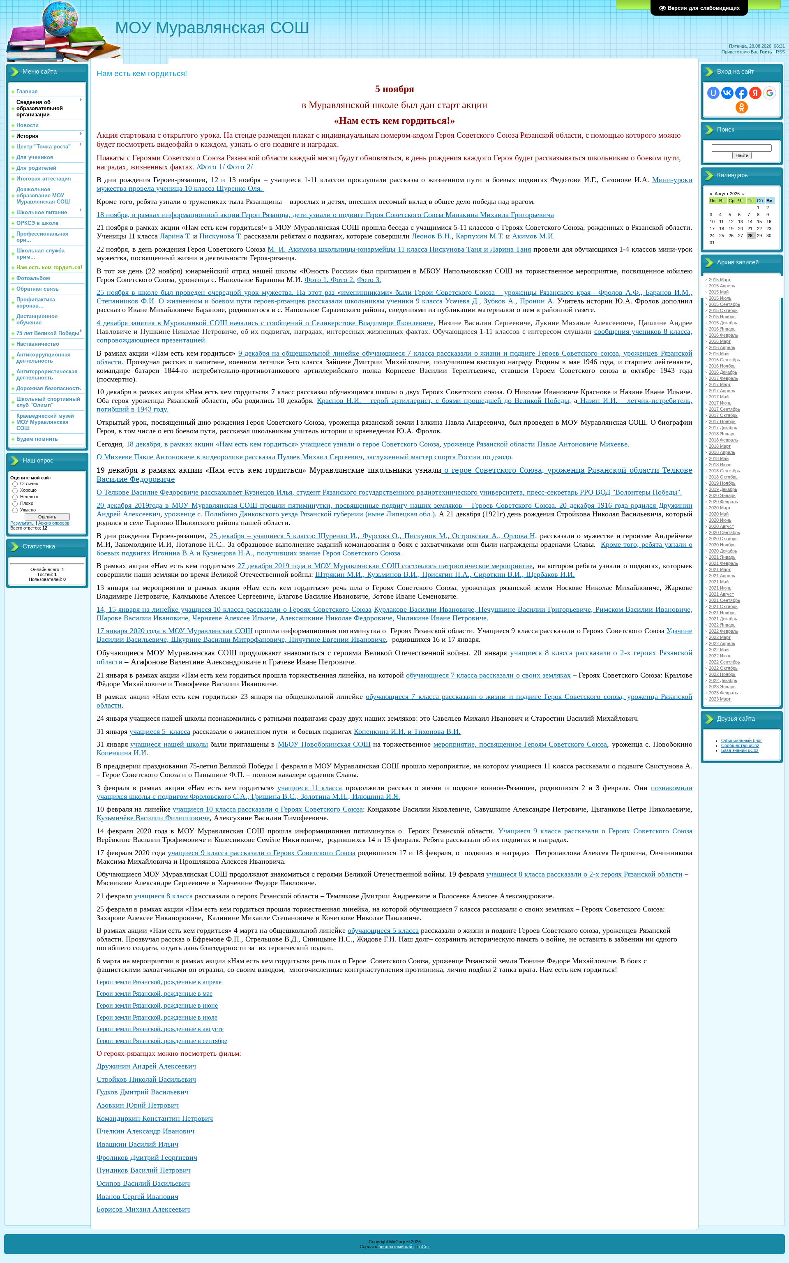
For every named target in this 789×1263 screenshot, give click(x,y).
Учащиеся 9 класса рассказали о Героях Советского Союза (595, 831)
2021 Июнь (720, 587)
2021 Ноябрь (722, 612)
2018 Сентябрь (724, 470)
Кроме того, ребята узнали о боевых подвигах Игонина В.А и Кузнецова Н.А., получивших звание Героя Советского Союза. (394, 548)
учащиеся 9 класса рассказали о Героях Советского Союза (261, 853)
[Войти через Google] (769, 92)
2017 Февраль (723, 378)
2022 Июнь (720, 655)
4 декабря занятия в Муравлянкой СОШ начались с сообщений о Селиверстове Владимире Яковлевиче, (266, 323)
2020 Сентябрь (724, 532)
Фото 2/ (240, 166)
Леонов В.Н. (431, 236)
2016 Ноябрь (722, 365)
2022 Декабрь (723, 680)
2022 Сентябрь (724, 661)
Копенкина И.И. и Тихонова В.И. (407, 731)
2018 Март (720, 446)
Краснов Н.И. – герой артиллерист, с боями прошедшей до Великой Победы (443, 400)
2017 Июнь (720, 402)
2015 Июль (720, 298)
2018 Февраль (723, 439)
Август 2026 (727, 193)
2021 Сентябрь (724, 600)
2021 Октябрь (723, 606)
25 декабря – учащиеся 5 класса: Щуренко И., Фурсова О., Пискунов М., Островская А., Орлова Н (372, 536)
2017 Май (719, 396)
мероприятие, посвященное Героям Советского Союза (520, 744)
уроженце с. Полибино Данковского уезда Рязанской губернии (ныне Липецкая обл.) (299, 514)
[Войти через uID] (713, 93)
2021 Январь (722, 557)
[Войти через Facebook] (741, 93)
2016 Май (719, 353)
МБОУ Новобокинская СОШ (324, 744)
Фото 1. (317, 279)
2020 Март (720, 507)
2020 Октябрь (723, 538)
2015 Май (719, 291)
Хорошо (28, 490)
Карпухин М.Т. (480, 236)
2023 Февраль (723, 692)
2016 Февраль (723, 335)
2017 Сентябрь (724, 409)
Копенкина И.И (121, 753)
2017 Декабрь (723, 427)
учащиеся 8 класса (163, 896)
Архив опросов (53, 522)
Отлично (29, 483)
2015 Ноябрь (722, 316)
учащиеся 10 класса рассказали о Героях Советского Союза (267, 809)
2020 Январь (722, 495)
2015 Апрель (722, 285)
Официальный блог (741, 740)
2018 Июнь (720, 464)
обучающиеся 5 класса (383, 930)
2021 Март (720, 569)
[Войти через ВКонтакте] (727, 93)
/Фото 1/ (211, 166)
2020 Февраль (723, 501)
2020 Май (719, 513)
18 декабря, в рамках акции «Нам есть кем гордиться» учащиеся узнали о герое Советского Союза (282, 444)
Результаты (22, 522)
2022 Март (720, 637)
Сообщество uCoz (740, 745)
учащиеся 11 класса (309, 788)
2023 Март (720, 698)
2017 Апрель (722, 390)
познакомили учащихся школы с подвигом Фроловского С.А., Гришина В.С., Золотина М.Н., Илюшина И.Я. (394, 792)
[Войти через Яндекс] (755, 93)
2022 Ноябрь (722, 674)
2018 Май (719, 458)
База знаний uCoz (740, 750)
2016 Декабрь (723, 372)
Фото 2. (342, 279)
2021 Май (719, 581)
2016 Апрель (722, 347)
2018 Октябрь (723, 476)
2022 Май (719, 649)
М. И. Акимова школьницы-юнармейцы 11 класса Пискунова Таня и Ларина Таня (399, 249)
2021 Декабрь (723, 618)
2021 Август (721, 594)
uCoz (424, 1246)
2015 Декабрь (723, 322)
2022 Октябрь (723, 668)
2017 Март (720, 384)
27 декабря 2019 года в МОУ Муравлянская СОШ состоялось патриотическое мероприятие (385, 566)
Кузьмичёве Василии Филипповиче (153, 818)
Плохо (26, 503)
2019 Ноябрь (722, 483)
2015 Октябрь (723, 310)
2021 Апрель (722, 575)
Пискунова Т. (220, 236)
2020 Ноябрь (722, 544)
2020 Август (721, 526)
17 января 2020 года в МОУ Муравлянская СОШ (175, 631)
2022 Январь (722, 624)
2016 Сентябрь (724, 359)
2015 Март (720, 279)
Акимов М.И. (533, 236)
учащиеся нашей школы (169, 744)
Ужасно (28, 509)
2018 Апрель (722, 452)
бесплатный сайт (396, 1246)
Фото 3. (369, 279)
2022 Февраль (723, 631)
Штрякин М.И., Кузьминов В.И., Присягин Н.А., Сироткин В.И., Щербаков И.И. (445, 574)
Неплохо (29, 496)
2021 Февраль (723, 563)
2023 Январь (722, 686)
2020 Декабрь (723, 550)
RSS (780, 51)
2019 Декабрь (723, 489)
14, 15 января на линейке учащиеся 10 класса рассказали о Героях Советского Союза (234, 609)
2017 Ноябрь (722, 421)
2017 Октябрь (723, 415)
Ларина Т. (175, 236)
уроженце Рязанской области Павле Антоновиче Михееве (534, 444)
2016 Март (720, 341)
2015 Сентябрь (724, 304)
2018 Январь (722, 433)
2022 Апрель (722, 643)
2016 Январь (722, 328)
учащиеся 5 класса (159, 731)
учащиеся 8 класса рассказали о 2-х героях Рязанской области (584, 874)
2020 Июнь (720, 520)
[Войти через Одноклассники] (742, 107)
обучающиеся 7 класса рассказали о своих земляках (488, 675)
